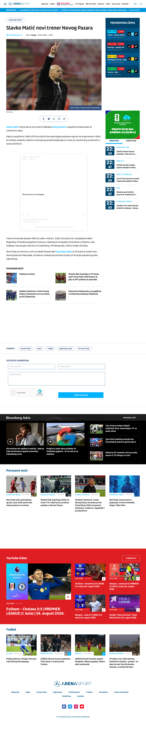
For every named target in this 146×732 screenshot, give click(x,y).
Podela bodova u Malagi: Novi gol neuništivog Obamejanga (21, 660)
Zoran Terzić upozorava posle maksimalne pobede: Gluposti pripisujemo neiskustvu (128, 179)
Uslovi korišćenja (121, 692)
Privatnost (103, 692)
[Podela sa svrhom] (11, 278)
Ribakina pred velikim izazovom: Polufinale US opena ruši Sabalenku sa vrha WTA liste (127, 193)
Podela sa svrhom (27, 274)
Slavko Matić (12, 127)
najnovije (15, 692)
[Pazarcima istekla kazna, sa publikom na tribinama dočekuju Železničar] (60, 295)
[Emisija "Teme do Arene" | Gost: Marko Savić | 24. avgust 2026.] (124, 603)
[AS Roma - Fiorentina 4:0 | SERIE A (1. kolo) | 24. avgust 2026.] (90, 571)
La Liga (9, 654)
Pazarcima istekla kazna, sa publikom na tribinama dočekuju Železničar (84, 292)
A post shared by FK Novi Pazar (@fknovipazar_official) (54, 227)
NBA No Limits (91, 4)
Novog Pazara (59, 127)
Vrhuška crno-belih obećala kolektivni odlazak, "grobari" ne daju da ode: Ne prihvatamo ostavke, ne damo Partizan (127, 207)
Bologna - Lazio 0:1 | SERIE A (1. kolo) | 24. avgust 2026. (88, 616)
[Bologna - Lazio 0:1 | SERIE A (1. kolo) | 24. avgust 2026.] (90, 603)
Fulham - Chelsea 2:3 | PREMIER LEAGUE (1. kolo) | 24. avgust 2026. (35, 611)
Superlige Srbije (64, 251)
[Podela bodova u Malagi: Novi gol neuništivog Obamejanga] (21, 645)
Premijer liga (122, 147)
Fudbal (52, 4)
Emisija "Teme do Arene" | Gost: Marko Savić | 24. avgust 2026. (123, 616)
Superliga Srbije (15, 20)
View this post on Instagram (33, 194)
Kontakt (80, 696)
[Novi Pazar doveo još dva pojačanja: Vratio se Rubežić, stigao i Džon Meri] (124, 486)
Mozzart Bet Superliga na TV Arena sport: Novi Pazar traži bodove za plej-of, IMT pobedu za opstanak (83, 277)
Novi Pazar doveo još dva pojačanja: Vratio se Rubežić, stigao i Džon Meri (122, 503)
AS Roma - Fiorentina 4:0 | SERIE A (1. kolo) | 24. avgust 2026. (89, 585)
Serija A (120, 161)
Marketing (66, 696)
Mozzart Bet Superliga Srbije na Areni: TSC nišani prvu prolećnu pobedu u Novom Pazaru (55, 503)
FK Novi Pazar (84, 348)
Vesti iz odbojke (124, 174)
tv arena (62, 717)
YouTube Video (16, 558)
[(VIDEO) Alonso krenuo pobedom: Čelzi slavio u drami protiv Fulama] (56, 645)
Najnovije (44, 4)
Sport (39, 348)
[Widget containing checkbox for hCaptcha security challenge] (27, 392)
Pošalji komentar (81, 395)
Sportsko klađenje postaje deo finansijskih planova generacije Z (121, 440)
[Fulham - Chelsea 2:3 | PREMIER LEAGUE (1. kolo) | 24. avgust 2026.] (38, 581)
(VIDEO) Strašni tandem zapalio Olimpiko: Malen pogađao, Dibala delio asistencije (83, 10)
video (28, 692)
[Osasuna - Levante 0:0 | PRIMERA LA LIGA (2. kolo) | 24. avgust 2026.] (124, 571)
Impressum (57, 692)
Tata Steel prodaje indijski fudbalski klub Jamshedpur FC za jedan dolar (121, 428)
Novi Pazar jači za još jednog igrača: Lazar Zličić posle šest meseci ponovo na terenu (19, 503)
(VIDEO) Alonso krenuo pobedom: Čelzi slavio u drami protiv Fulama (125, 152)
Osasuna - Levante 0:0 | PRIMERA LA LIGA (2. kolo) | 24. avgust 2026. (124, 586)
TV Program (79, 4)
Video (108, 4)
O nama (89, 692)
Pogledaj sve (129, 418)
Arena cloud (116, 4)
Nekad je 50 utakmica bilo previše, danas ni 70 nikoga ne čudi (122, 454)
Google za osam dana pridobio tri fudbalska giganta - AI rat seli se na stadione (62, 451)
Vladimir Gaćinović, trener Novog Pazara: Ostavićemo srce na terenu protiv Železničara (34, 294)
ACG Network (74, 692)
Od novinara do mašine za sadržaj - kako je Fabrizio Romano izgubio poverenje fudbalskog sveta (25, 451)
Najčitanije (131, 140)
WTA (118, 188)
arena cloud (42, 692)
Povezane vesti (14, 268)
